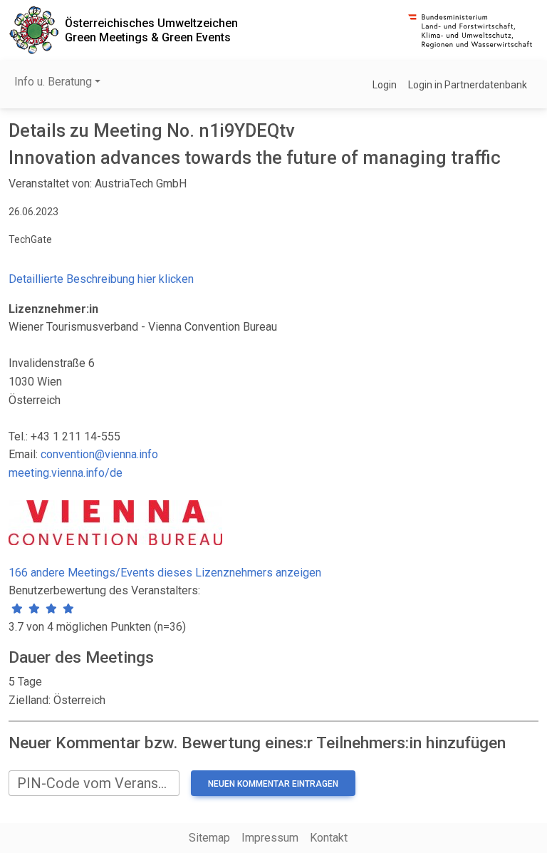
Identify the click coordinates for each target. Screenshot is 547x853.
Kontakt (329, 837)
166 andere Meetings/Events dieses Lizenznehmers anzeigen (165, 572)
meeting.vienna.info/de (66, 473)
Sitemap (209, 837)
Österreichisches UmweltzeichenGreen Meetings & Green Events (151, 29)
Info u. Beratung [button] (53, 81)
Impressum (269, 837)
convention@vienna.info (99, 454)
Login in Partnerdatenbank (467, 85)
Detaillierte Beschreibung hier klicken (101, 279)
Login (385, 85)
